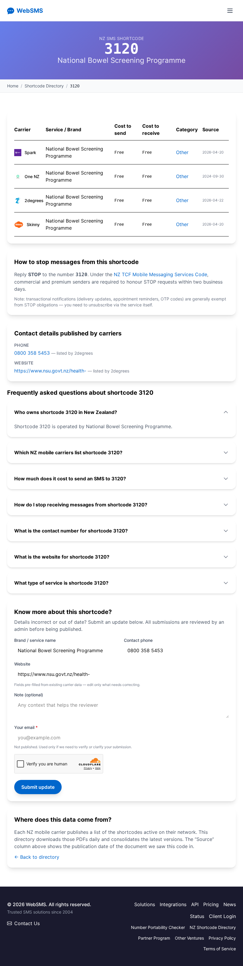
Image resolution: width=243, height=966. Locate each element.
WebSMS (30, 10)
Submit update (38, 787)
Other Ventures (189, 938)
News (229, 904)
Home (12, 85)
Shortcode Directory (44, 85)
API (195, 904)
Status (197, 916)
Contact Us (27, 923)
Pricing (211, 904)
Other (182, 152)
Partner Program (154, 938)
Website (22, 663)
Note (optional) (28, 694)
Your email (26, 727)
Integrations (173, 904)
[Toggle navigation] (230, 11)
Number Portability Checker (158, 927)
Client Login (222, 916)
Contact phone (138, 640)
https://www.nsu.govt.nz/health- (50, 371)
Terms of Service (219, 948)
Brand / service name (35, 640)
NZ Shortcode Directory (213, 927)
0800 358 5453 (32, 353)
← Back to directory (36, 857)
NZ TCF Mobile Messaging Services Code (160, 274)
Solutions (144, 904)
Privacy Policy (222, 938)
